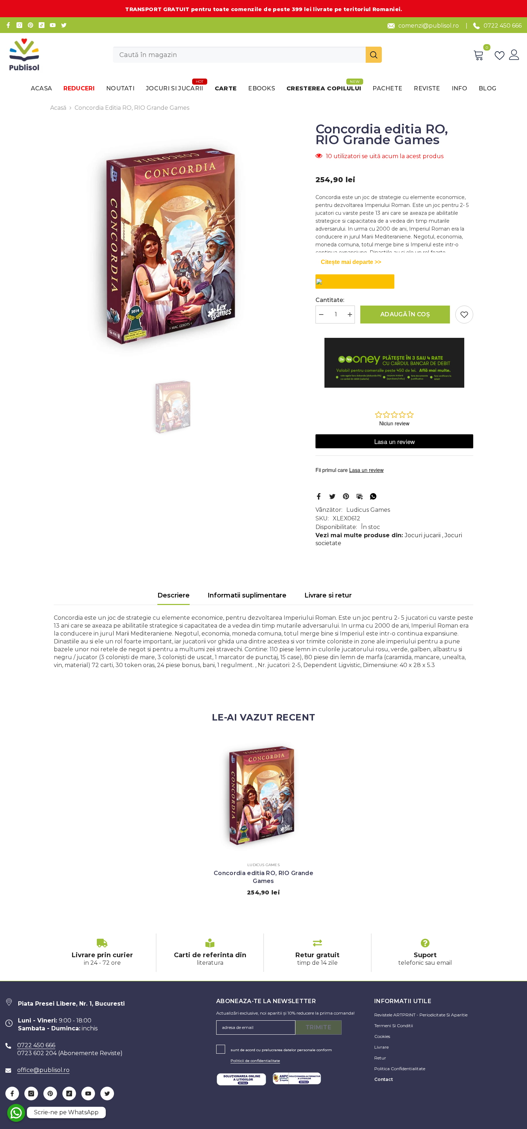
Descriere (173, 595)
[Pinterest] (30, 25)
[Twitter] (64, 25)
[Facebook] (8, 25)
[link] (102, 953)
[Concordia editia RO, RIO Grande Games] (263, 795)
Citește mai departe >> (351, 262)
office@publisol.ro (43, 1070)
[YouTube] (53, 25)
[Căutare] (247, 55)
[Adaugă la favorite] (464, 314)
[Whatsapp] (373, 495)
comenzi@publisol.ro (428, 25)
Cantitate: (329, 300)
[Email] (359, 495)
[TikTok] (41, 25)
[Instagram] (19, 25)
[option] (174, 245)
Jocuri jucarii (423, 535)
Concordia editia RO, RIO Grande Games (263, 877)
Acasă (58, 107)
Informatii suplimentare (247, 595)
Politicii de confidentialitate (255, 1060)
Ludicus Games (368, 509)
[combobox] (239, 55)
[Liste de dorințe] (501, 54)
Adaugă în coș (405, 314)
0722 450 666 (503, 25)
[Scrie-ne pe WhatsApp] (16, 1113)
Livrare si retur (328, 595)
